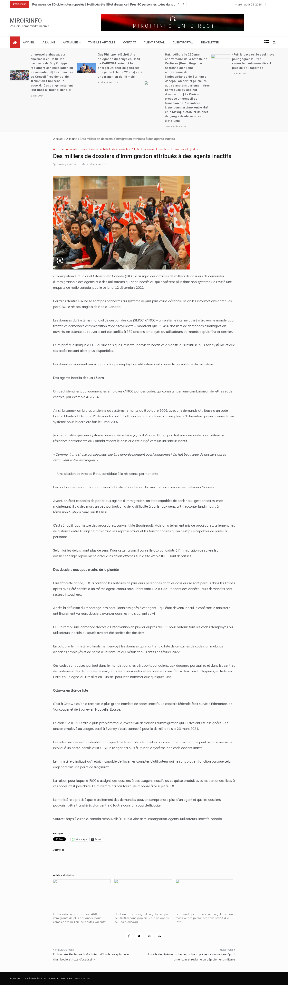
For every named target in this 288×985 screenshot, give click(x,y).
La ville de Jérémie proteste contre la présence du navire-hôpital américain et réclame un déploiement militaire (191, 956)
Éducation (162, 149)
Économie (147, 149)
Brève (83, 149)
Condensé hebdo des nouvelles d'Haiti (114, 149)
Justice (194, 149)
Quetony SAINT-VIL (67, 164)
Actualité (70, 42)
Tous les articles (101, 42)
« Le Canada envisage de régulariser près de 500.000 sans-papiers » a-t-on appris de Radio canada (142, 918)
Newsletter (210, 42)
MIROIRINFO (26, 20)
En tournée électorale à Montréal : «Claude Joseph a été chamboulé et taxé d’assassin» (91, 956)
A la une (49, 42)
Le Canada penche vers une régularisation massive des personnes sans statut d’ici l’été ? (204, 918)
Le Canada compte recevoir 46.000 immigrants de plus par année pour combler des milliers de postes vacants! (79, 918)
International (179, 149)
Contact (129, 42)
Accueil (29, 42)
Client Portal (154, 42)
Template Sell (82, 978)
